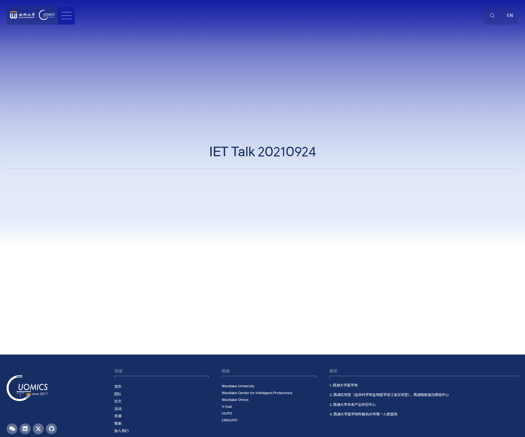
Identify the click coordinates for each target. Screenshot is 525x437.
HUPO (227, 413)
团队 (117, 394)
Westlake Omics (235, 399)
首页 (117, 386)
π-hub (227, 406)
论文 (117, 401)
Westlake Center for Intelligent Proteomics (257, 393)
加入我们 (121, 431)
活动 (117, 408)
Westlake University (238, 386)
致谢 (117, 423)
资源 (117, 416)
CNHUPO (229, 420)
